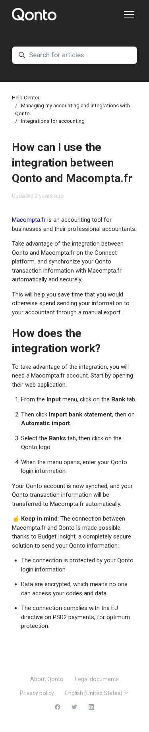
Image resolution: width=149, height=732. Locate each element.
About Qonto (47, 679)
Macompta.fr (29, 219)
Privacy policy (37, 693)
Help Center (25, 98)
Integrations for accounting (53, 121)
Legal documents (97, 679)
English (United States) (94, 693)
